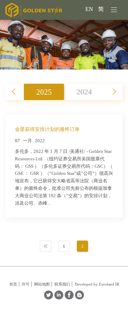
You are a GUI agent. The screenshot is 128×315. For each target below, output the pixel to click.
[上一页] (45, 246)
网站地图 (42, 284)
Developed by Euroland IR (97, 284)
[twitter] (48, 297)
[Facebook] (69, 297)
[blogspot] (79, 297)
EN (90, 9)
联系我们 (62, 284)
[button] (114, 92)
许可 (26, 284)
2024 (84, 92)
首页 (13, 284)
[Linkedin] (58, 297)
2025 (44, 91)
